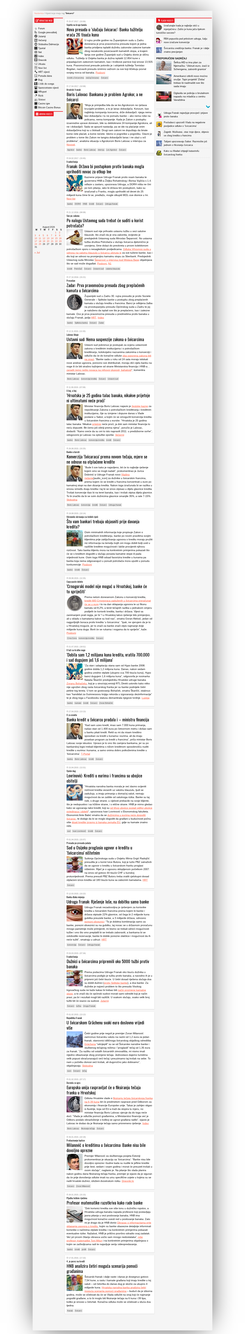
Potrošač (78, 269)
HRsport (42, 91)
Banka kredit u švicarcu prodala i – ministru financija (108, 719)
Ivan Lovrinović (79, 831)
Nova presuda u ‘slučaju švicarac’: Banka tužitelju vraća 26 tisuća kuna (105, 32)
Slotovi (41, 99)
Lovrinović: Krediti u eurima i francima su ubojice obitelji (104, 778)
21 (52, 241)
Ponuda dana (45, 76)
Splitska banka (81, 323)
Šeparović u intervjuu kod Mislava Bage (117, 259)
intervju (101, 150)
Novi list (42, 68)
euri (68, 831)
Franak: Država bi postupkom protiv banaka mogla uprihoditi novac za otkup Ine (105, 169)
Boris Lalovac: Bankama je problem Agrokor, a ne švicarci (105, 97)
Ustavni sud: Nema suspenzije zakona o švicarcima (105, 339)
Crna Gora (72, 638)
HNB (85, 204)
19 (44, 241)
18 (40, 241)
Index (41, 56)
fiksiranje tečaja (88, 1128)
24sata (41, 64)
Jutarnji (42, 36)
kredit (91, 204)
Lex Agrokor (111, 150)
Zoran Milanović (83, 1186)
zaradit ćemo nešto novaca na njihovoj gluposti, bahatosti (99, 370)
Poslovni (100, 72)
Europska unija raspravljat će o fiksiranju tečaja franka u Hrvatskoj (104, 1090)
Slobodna (72, 499)
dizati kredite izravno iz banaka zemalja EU (96, 822)
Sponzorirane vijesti (48, 87)
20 (48, 241)
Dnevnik (42, 60)
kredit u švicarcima (75, 78)
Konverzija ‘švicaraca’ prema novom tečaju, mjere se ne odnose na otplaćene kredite (107, 459)
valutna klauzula (113, 269)
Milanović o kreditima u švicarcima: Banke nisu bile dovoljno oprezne (106, 1147)
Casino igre (44, 103)
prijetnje (96, 424)
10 (36, 238)
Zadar (101, 323)
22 (56, 241)
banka (70, 759)
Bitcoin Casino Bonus (49, 107)
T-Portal (85, 753)
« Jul (37, 252)
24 (36, 244)
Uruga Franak (89, 1006)
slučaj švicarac (92, 78)
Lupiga (145, 697)
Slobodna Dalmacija (48, 44)
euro (69, 1071)
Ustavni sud (98, 269)
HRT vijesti (44, 72)
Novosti (71, 144)
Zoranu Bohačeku (77, 683)
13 (48, 238)
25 (40, 244)
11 (40, 238)
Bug (40, 79)
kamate (78, 703)
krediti (95, 505)
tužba (78, 1006)
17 (36, 241)
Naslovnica (39, 13)
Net (40, 52)
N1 (109, 263)
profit (84, 1249)
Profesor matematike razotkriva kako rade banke (105, 1202)
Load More (109, 1322)
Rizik (40, 95)
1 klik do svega (46, 83)
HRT (93, 317)
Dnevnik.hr (128, 1181)
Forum (41, 28)
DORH (78, 204)
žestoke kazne (140, 406)
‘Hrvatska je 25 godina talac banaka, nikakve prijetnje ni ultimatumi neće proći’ (108, 398)
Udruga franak (111, 204)
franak (70, 1311)
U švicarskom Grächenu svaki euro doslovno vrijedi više (105, 1025)
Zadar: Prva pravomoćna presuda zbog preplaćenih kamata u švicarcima (106, 287)
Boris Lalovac (90, 150)
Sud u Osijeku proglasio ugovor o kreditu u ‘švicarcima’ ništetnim (99, 850)
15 (56, 238)
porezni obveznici (94, 921)
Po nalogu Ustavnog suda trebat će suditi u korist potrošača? (105, 223)
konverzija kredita (89, 379)
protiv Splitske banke (116, 982)
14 (52, 238)
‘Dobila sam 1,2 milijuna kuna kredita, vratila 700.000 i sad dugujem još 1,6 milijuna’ (108, 657)
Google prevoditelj (47, 32)
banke (79, 150)
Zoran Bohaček (106, 703)
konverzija (85, 505)
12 (44, 238)
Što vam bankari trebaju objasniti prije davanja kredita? (103, 524)
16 (60, 238)
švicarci (104, 78)
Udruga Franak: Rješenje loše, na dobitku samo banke (108, 901)
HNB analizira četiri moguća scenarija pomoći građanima (102, 1268)
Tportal (41, 48)
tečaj (84, 1071)
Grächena (90, 1044)
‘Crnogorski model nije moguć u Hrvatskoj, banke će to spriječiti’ (107, 589)
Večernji (42, 40)
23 (60, 241)
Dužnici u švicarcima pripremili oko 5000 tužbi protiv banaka (108, 964)
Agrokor (70, 150)
